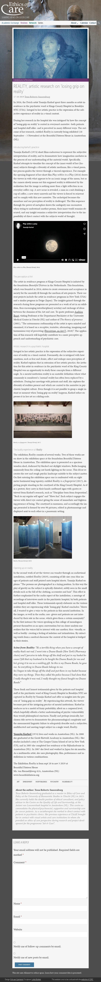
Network (32, 22)
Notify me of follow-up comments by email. (37, 946)
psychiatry (54, 782)
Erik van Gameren (16, 979)
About (73, 22)
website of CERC (87, 979)
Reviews (24, 22)
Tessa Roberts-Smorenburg (37, 96)
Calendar (84, 22)
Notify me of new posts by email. (31, 957)
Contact (92, 22)
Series (40, 22)
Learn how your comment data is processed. (63, 972)
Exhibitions (18, 80)
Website (18, 929)
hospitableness (41, 782)
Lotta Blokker (36, 979)
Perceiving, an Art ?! (55, 331)
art (18, 782)
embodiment (27, 782)
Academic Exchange (10, 22)
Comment (20, 862)
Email (18, 916)
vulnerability (67, 782)
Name (18, 903)
